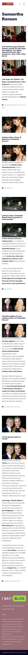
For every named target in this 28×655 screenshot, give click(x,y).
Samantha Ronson (8, 249)
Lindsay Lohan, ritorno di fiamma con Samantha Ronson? (11, 139)
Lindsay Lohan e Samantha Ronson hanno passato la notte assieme (12, 217)
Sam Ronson (17, 371)
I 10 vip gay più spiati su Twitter (11, 438)
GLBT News (17, 105)
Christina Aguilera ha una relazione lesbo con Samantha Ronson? (13, 318)
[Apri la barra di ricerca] (20, 4)
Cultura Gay (8, 105)
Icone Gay (16, 407)
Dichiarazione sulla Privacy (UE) (13, 606)
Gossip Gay (8, 188)
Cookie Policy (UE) (8, 609)
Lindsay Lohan (7, 241)
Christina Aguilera (8, 341)
